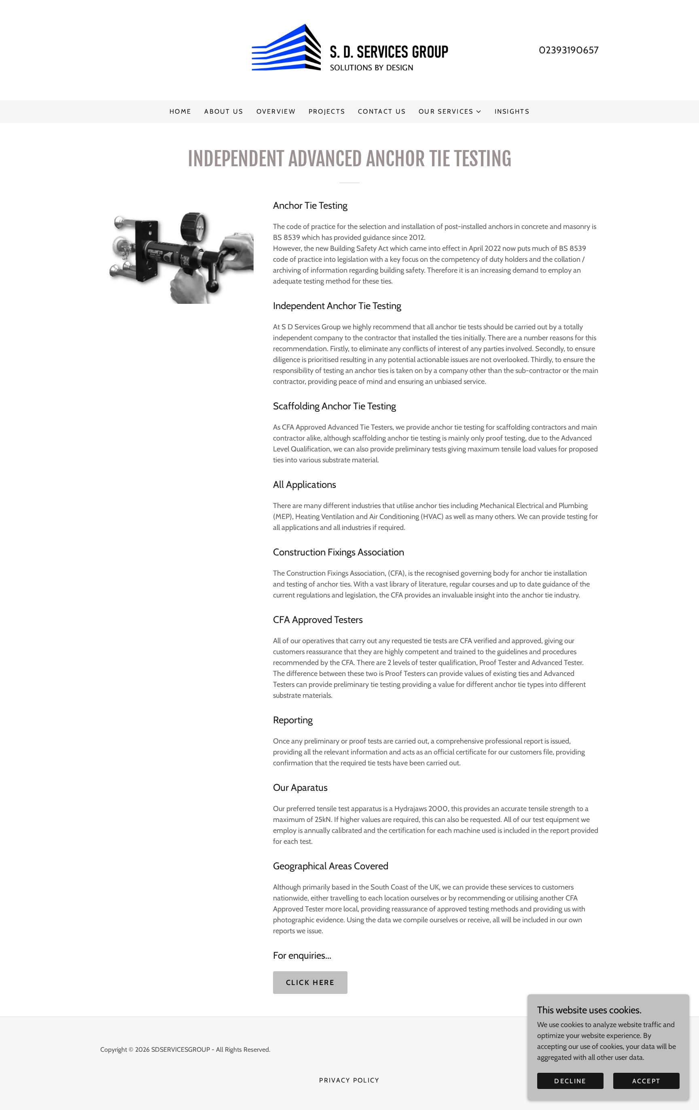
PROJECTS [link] (327, 111)
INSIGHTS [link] (512, 111)
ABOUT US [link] (223, 111)
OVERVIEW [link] (276, 111)
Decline (570, 1081)
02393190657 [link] (569, 50)
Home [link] (180, 111)
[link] (349, 49)
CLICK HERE (310, 982)
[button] (450, 112)
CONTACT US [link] (382, 111)
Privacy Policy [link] (349, 1080)
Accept (646, 1081)
